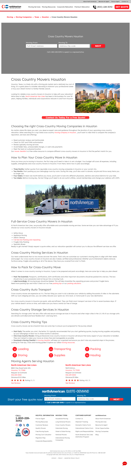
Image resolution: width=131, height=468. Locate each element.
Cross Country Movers (63, 425)
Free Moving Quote (42, 431)
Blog (97, 435)
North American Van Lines (24, 365)
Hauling (95, 355)
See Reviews (15, 383)
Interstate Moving (62, 428)
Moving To (63, 42)
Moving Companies (24, 17)
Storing (22, 355)
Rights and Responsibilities (84, 431)
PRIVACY (60, 458)
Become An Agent (104, 1)
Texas (37, 17)
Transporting (62, 349)
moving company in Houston (65, 132)
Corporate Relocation (65, 7)
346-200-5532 (16, 375)
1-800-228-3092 (23, 418)
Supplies (59, 355)
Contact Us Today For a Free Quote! (65, 117)
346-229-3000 (71, 375)
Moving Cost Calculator (43, 435)
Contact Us (125, 1)
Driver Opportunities (102, 428)
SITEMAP (54, 458)
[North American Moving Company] (11, 10)
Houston (45, 17)
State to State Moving (63, 431)
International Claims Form (84, 428)
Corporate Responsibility (44, 441)
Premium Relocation (82, 7)
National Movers (61, 435)
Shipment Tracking (81, 422)
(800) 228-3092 (104, 7)
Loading (23, 349)
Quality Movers (41, 428)
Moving (10, 17)
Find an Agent (115, 1)
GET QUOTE (122, 7)
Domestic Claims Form (83, 425)
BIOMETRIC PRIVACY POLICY (72, 458)
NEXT (98, 46)
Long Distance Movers (63, 422)
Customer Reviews (42, 425)
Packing (95, 349)
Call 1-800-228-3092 (54, 52)
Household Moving (62, 418)
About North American (90, 1)
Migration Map (40, 438)
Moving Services (34, 7)
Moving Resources (49, 7)
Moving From (32, 42)
